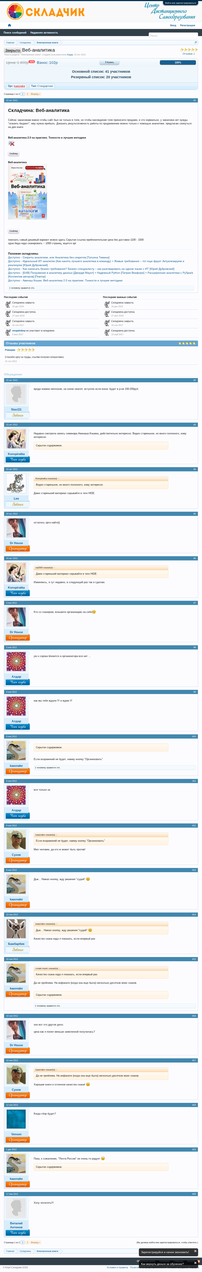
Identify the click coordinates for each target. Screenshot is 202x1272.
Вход (173, 25)
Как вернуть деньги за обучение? (162, 1263)
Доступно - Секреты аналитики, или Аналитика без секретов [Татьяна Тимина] (58, 257)
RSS (198, 1261)
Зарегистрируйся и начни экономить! (165, 1252)
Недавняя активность (44, 32)
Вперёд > (35, 94)
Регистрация (187, 25)
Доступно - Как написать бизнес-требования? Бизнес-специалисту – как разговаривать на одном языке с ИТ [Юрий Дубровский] (91, 268)
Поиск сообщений (15, 32)
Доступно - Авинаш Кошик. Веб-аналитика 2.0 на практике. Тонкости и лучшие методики (65, 280)
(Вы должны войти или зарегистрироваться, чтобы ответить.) (167, 1242)
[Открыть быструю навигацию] (195, 42)
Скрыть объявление (195, 1251)
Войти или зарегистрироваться (180, 3)
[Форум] (9, 25)
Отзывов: (189, 53)
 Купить (109, 62)
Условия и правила (117, 1267)
